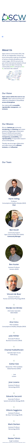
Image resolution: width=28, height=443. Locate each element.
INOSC (12, 67)
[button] (2, 36)
